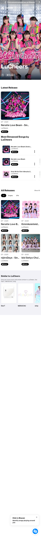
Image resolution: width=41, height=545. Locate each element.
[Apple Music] (4, 131)
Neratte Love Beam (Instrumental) (23, 147)
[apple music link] (10, 75)
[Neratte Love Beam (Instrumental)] (18, 149)
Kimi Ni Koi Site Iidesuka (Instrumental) (25, 172)
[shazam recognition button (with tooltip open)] (35, 531)
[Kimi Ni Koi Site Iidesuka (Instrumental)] (18, 174)
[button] (39, 2)
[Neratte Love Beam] (18, 162)
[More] (34, 151)
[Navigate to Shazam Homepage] (7, 8)
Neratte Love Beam (18, 159)
